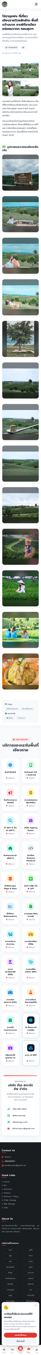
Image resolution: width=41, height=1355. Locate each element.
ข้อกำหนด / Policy (11, 1196)
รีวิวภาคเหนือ (10, 1301)
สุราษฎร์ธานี (10, 1267)
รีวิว (5, 1185)
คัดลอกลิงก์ (12, 47)
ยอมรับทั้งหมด (20, 1335)
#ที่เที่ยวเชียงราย (12, 709)
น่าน (30, 1290)
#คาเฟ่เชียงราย (27, 709)
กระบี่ (10, 1250)
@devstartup (19, 1115)
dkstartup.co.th (20, 1122)
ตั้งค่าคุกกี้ (20, 1341)
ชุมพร (31, 1267)
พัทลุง (10, 1273)
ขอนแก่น (31, 1278)
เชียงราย (21, 718)
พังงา (31, 1256)
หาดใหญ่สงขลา (10, 1278)
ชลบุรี (10, 1295)
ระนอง (31, 1261)
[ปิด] (35, 1305)
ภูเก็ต (31, 1250)
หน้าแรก (7, 1181)
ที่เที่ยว (10, 718)
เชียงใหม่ (10, 1284)
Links (6, 1207)
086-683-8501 (19, 1109)
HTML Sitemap (10, 1200)
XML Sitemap (9, 1204)
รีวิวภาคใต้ (30, 1295)
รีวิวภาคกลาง (30, 1301)
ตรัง (10, 1261)
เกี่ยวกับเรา (8, 1189)
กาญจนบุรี (10, 1290)
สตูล (10, 1256)
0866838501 (10, 1161)
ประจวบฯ (31, 1273)
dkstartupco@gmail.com (23, 1128)
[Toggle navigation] (36, 4)
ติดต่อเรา (7, 1193)
